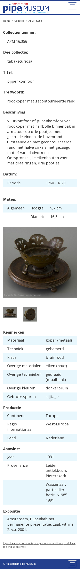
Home (6, 20)
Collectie (19, 20)
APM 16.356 (35, 20)
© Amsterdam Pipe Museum (19, 564)
